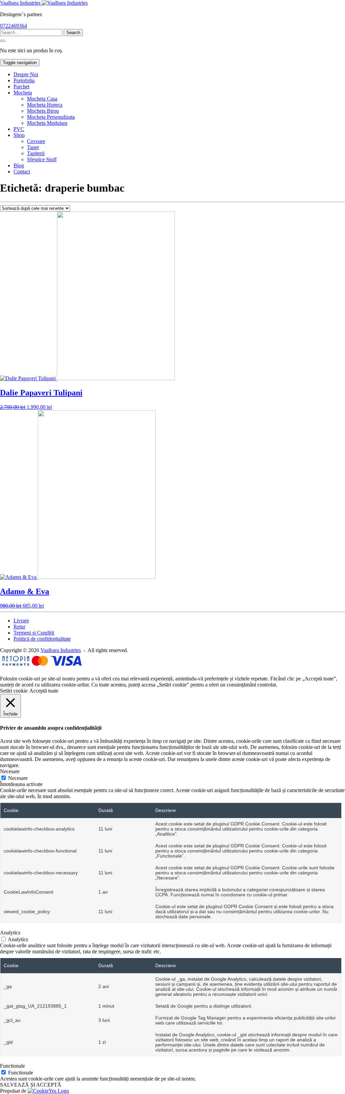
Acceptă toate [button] (43, 691)
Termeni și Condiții (33, 633)
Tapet (33, 147)
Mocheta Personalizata (51, 117)
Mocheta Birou (43, 111)
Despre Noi (25, 74)
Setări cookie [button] (14, 691)
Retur (19, 626)
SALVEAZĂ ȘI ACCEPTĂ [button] (30, 1085)
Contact (21, 171)
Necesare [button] (10, 771)
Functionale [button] (12, 1066)
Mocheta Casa (42, 99)
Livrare (21, 620)
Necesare (18, 778)
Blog (18, 165)
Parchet (21, 86)
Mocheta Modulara (47, 123)
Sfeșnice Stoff (42, 159)
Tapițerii (35, 153)
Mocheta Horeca (44, 105)
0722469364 (13, 26)
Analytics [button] (10, 932)
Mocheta (22, 92)
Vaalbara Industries (60, 650)
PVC (18, 129)
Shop (19, 135)
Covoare (36, 141)
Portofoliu (24, 80)
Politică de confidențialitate (42, 639)
